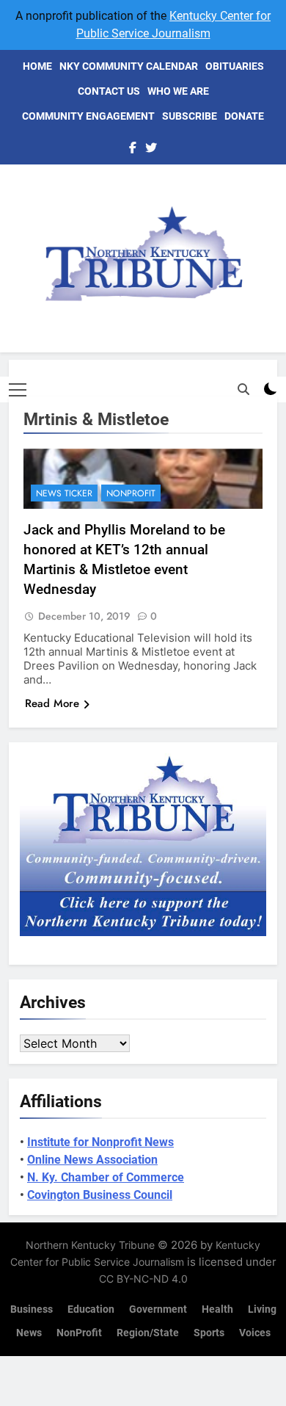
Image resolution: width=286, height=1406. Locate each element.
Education (90, 1309)
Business (31, 1309)
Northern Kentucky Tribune (90, 1245)
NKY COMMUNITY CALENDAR (128, 66)
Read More (52, 703)
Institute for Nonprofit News (100, 1142)
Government (158, 1309)
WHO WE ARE (178, 91)
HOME (37, 66)
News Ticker (64, 493)
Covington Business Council (99, 1195)
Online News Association (92, 1160)
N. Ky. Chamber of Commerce (105, 1177)
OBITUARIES (234, 66)
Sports (209, 1333)
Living (262, 1309)
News (29, 1333)
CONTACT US (109, 91)
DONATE (244, 116)
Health (217, 1309)
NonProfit (130, 493)
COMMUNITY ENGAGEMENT (88, 116)
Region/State (148, 1333)
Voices (255, 1333)
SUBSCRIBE (189, 116)
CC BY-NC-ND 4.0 (143, 1278)
